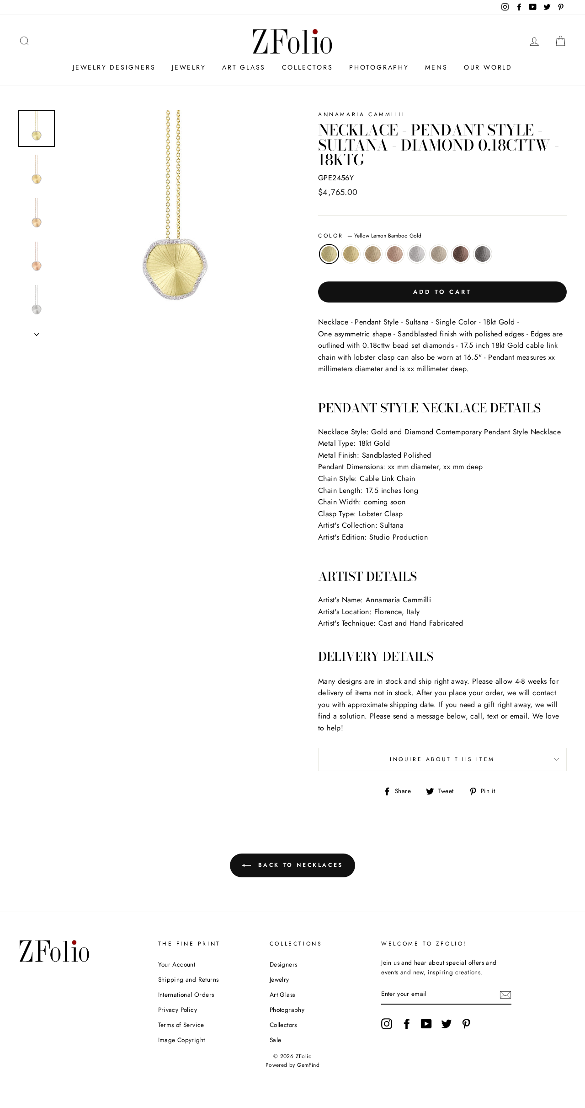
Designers (284, 964)
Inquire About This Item (442, 759)
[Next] (36, 331)
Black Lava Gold (482, 254)
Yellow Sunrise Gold (351, 254)
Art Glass (244, 67)
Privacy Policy (177, 1009)
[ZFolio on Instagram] (386, 1023)
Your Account (177, 964)
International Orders (186, 994)
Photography (379, 67)
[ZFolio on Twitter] (446, 1023)
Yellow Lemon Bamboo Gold (329, 254)
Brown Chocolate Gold (461, 254)
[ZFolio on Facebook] (406, 1023)
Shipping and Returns (188, 979)
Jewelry (189, 67)
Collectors (307, 67)
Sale (276, 1039)
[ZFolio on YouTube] (426, 1023)
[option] (174, 223)
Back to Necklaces (299, 865)
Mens (436, 67)
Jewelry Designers (114, 67)
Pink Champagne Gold (395, 254)
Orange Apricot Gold (373, 254)
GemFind (308, 1065)
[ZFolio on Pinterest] (466, 1023)
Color (369, 236)
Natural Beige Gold (439, 254)
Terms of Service (181, 1024)
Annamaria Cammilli (361, 114)
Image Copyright (181, 1039)
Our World (488, 67)
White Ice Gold (417, 254)
